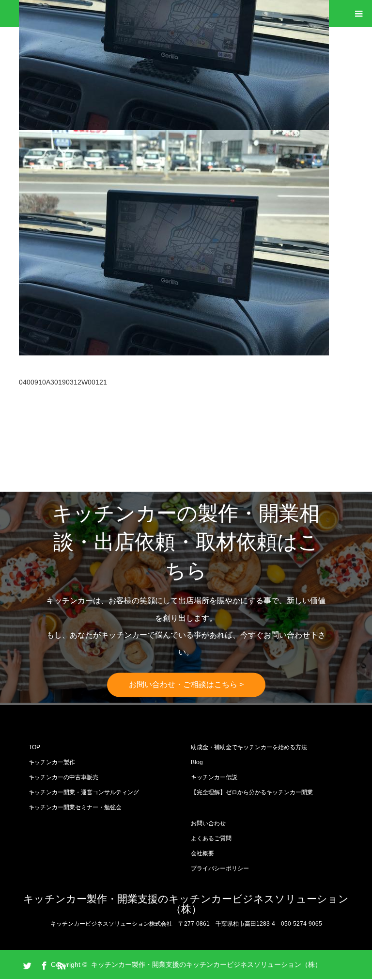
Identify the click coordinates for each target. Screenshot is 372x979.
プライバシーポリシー (220, 868)
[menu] (358, 13)
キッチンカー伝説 (214, 777)
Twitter (26, 964)
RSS (60, 964)
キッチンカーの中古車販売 (63, 777)
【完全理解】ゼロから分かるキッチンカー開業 (252, 792)
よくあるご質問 (211, 838)
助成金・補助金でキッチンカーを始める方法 (249, 747)
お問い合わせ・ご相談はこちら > (186, 685)
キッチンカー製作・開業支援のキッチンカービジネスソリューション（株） (186, 904)
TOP (34, 747)
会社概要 (202, 853)
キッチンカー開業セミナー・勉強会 (75, 807)
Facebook (43, 964)
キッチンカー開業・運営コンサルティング (84, 792)
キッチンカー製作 (52, 762)
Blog (197, 762)
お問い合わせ (208, 823)
